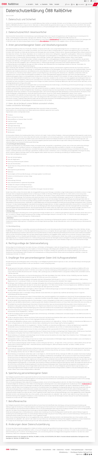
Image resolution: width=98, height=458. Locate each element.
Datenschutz (60, 449)
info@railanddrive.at (54, 39)
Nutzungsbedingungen (78, 449)
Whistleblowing (63, 452)
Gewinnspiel (88, 449)
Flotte (51, 4)
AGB (54, 449)
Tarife (36, 4)
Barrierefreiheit (47, 449)
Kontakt (57, 4)
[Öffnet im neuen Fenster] (84, 454)
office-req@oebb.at (44, 41)
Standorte (44, 4)
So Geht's (30, 4)
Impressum (39, 449)
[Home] (13, 4)
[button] (26, 4)
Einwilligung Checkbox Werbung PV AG (81, 452)
